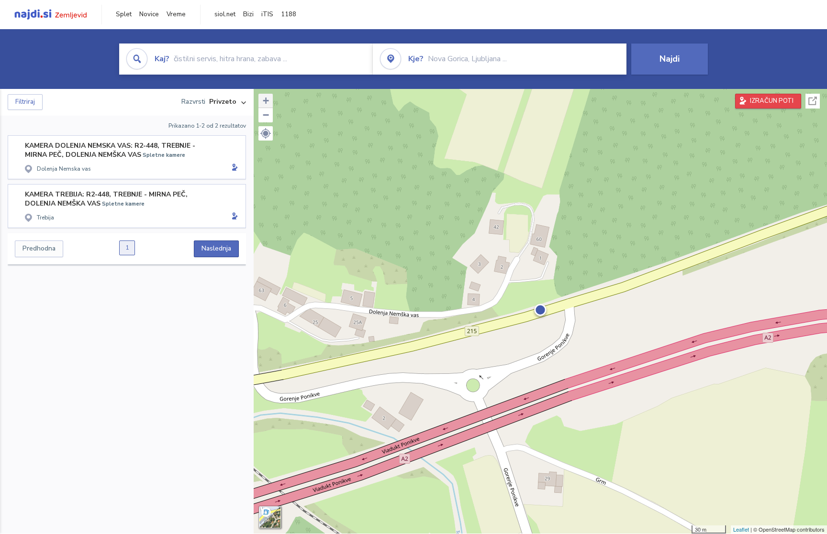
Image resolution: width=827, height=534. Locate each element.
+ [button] (266, 101)
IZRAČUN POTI (771, 101)
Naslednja (216, 248)
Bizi (248, 14)
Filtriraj (25, 102)
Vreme (176, 14)
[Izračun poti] (233, 168)
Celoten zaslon (812, 101)
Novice (149, 14)
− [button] (266, 115)
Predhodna (39, 248)
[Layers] (269, 517)
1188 (288, 14)
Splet (124, 14)
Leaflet (741, 529)
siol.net (224, 14)
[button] (265, 133)
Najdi (669, 59)
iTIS (267, 14)
